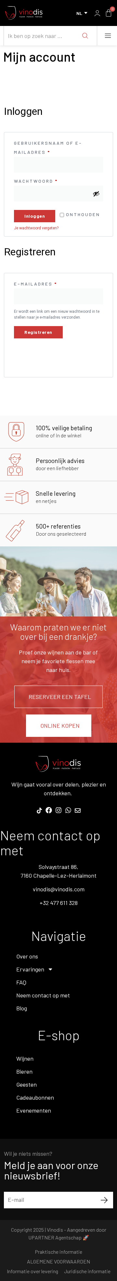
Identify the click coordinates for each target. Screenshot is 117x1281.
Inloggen (34, 216)
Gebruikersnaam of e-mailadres (48, 147)
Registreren (38, 332)
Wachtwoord (48, 180)
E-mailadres (47, 283)
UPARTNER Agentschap (55, 1237)
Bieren (24, 1071)
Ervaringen (30, 969)
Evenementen (33, 1110)
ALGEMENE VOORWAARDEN (58, 1261)
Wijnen (24, 1058)
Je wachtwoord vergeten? (36, 228)
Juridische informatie (87, 1271)
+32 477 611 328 (59, 902)
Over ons (27, 956)
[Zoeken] (85, 35)
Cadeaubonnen (35, 1097)
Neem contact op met (43, 995)
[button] (107, 36)
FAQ (21, 982)
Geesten (26, 1084)
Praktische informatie (58, 1252)
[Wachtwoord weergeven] (96, 193)
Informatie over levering (32, 1271)
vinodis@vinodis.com (58, 889)
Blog (21, 1008)
